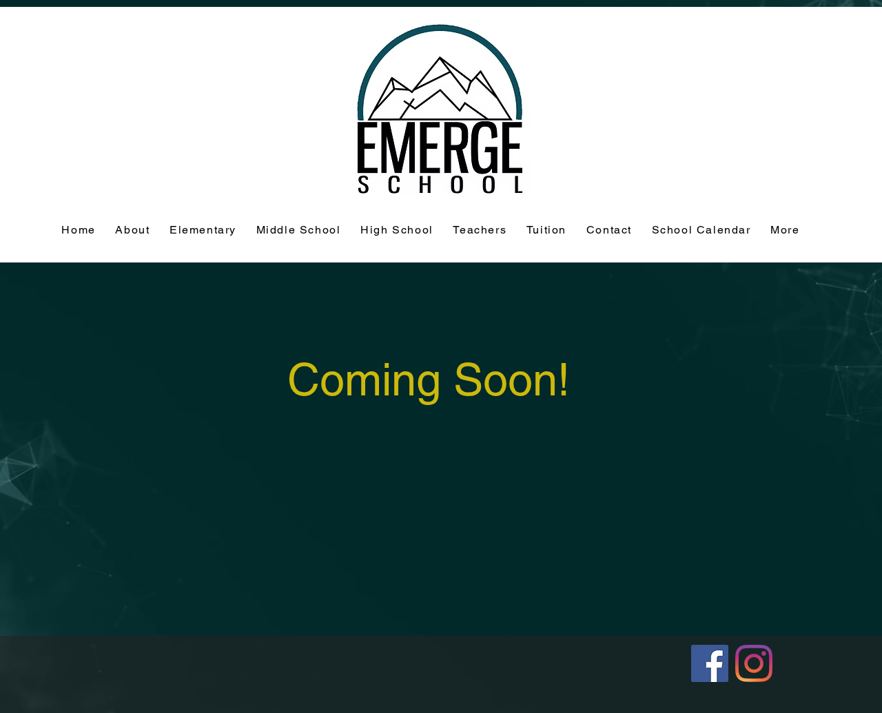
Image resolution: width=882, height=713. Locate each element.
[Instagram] (753, 663)
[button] (547, 230)
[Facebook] (709, 663)
